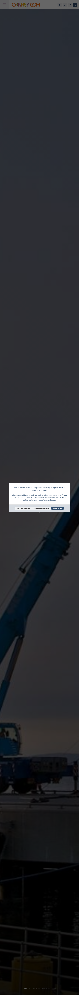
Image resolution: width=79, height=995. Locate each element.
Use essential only (41, 508)
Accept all (57, 508)
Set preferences (23, 508)
